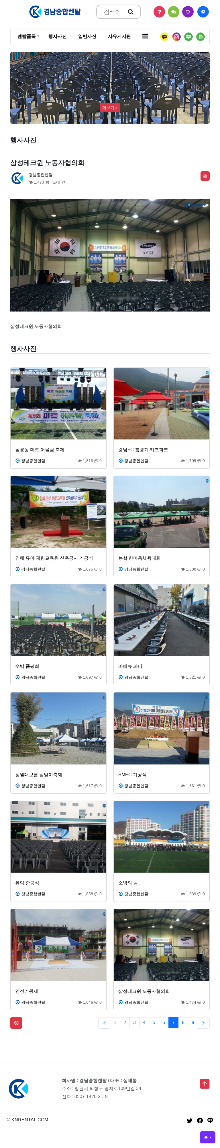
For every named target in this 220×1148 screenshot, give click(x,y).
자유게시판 (119, 36)
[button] (145, 36)
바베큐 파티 (130, 666)
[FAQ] (159, 11)
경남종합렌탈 (41, 174)
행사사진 (57, 36)
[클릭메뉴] (203, 11)
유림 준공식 (27, 882)
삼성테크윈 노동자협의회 (144, 991)
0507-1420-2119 (91, 1096)
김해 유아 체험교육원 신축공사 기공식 (54, 558)
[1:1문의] (173, 11)
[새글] (188, 11)
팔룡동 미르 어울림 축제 (39, 449)
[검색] (130, 11)
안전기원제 (26, 991)
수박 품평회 (27, 666)
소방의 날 (128, 882)
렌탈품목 (26, 36)
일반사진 (87, 36)
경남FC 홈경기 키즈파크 (143, 449)
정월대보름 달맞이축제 (38, 774)
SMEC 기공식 (132, 774)
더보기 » (110, 107)
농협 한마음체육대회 (139, 558)
